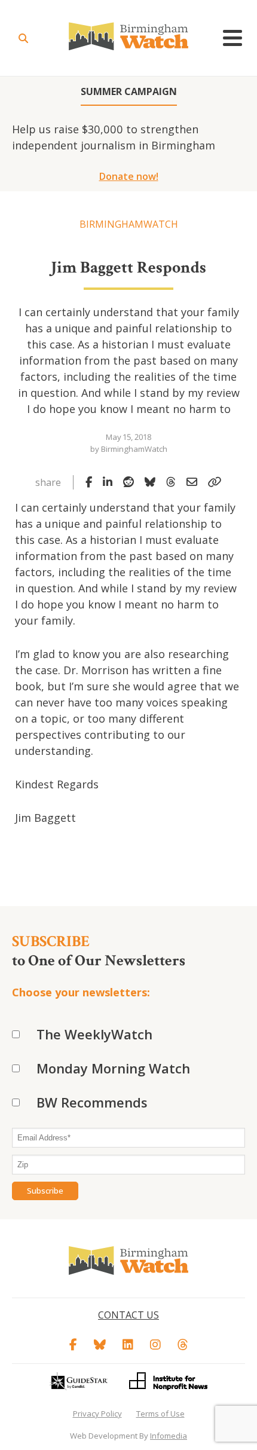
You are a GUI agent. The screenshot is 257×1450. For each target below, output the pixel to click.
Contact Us (128, 1314)
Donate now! (128, 176)
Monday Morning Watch (113, 1068)
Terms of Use (160, 1413)
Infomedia (168, 1435)
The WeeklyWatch (94, 1034)
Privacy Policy (97, 1413)
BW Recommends (92, 1102)
